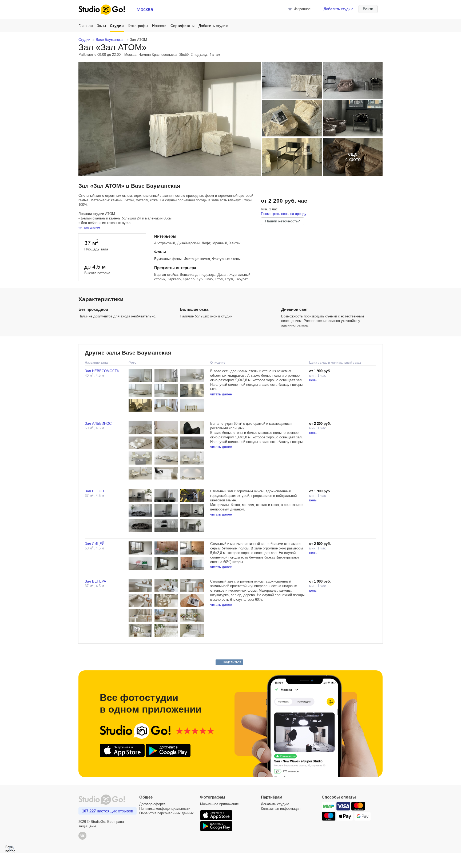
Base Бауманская (110, 40)
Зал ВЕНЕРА (95, 581)
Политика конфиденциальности (164, 809)
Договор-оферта (152, 804)
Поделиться (232, 662)
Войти (368, 9)
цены (313, 380)
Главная (85, 25)
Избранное (302, 9)
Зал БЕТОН (94, 491)
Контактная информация (280, 809)
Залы (101, 25)
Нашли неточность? (282, 221)
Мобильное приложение (219, 804)
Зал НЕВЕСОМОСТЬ (102, 371)
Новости (159, 25)
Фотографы (138, 25)
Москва (145, 9)
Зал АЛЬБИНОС (98, 424)
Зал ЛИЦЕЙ (94, 544)
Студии (117, 25)
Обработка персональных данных (166, 813)
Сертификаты (182, 25)
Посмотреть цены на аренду (284, 214)
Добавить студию (338, 9)
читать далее (89, 227)
